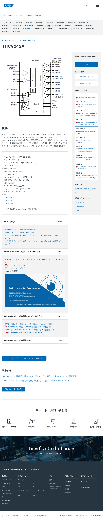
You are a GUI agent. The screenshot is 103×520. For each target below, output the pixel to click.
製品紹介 (5, 476)
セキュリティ (22, 486)
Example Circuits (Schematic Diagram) (87, 132)
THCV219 (29, 23)
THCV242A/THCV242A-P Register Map (87, 141)
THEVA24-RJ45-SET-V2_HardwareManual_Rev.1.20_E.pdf (87, 150)
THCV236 (5, 29)
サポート (52, 476)
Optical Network (7, 483)
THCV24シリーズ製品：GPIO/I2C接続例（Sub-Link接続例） (29, 327)
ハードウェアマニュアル (16, 265)
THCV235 (60, 23)
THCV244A (51, 29)
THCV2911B (90, 29)
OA (34, 486)
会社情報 (68, 485)
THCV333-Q (17, 26)
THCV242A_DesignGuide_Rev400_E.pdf (87, 105)
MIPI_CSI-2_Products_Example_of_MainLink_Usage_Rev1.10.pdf (87, 114)
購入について (52, 427)
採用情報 (68, 492)
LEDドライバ (6, 490)
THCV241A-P (83, 23)
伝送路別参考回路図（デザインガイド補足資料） (25, 333)
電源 (3, 486)
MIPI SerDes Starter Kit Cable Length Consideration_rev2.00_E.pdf (87, 177)
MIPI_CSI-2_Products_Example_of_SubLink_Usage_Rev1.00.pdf (87, 123)
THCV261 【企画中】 (43, 26)
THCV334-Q (78, 29)
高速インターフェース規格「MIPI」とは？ (20, 232)
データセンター (22, 480)
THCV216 (58, 26)
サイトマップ (5, 516)
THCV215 (19, 23)
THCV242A (27, 29)
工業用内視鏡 (79, 206)
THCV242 (16, 29)
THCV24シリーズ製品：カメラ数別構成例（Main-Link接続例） (30, 324)
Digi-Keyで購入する (85, 83)
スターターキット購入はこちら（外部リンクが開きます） (24, 358)
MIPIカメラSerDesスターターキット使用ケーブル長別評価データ (31, 330)
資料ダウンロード (9, 427)
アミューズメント (23, 490)
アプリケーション (23, 476)
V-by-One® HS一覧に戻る (14, 389)
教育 (19, 483)
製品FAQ (31, 427)
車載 (34, 495)
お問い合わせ (95, 427)
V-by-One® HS (7, 23)
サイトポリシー (26, 516)
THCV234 (89, 26)
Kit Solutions (6, 500)
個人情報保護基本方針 (41, 516)
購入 (50, 480)
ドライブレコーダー (81, 202)
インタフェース (9, 40)
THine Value (69, 476)
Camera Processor (7, 493)
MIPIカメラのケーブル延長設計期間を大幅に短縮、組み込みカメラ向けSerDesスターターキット (38, 381)
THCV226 (78, 26)
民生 (34, 483)
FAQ (86, 65)
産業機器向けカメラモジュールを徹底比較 (20, 229)
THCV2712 (5, 32)
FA (33, 480)
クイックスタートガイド (16, 268)
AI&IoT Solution (6, 504)
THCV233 (50, 23)
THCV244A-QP (64, 29)
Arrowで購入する (85, 77)
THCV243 (5, 26)
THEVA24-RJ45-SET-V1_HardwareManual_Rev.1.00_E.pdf (87, 159)
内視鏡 (77, 210)
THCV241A (71, 23)
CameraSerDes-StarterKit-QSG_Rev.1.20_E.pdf (87, 168)
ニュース (84, 482)
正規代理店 (73, 427)
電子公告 (15, 516)
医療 (19, 495)
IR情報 (67, 489)
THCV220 (68, 26)
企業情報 (68, 482)
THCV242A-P (39, 29)
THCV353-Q (29, 26)
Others (4, 497)
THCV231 (39, 23)
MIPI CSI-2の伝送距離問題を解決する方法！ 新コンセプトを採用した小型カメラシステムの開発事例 (39, 376)
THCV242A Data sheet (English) (87, 97)
